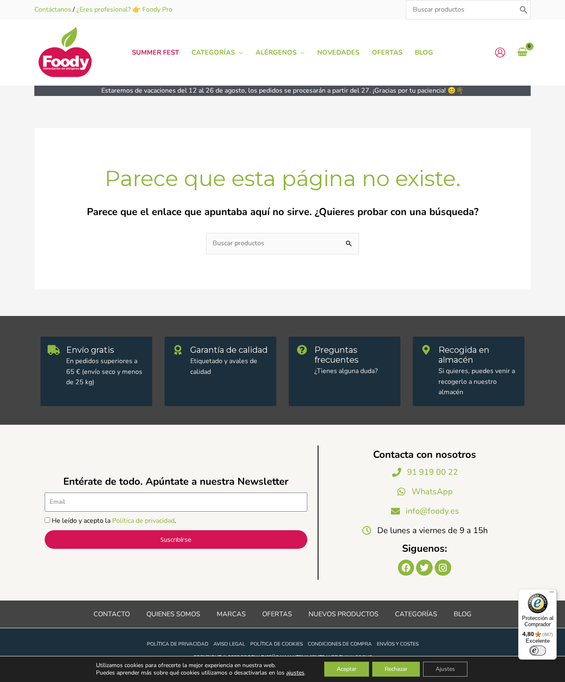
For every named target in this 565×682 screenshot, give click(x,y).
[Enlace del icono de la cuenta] (500, 52)
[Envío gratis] (54, 350)
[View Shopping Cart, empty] (522, 52)
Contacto (111, 614)
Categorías (416, 614)
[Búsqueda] (523, 9)
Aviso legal (229, 644)
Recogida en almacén (463, 355)
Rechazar (396, 669)
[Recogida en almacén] (426, 350)
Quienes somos (173, 614)
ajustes (295, 673)
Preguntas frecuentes (336, 355)
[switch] (537, 651)
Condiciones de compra (340, 644)
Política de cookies (276, 644)
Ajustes (445, 669)
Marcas (231, 614)
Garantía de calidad (229, 350)
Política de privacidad (143, 520)
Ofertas (277, 614)
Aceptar (347, 669)
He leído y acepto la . (114, 520)
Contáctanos (52, 9)
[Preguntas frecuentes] (302, 350)
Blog (463, 614)
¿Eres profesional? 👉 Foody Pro (124, 9)
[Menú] (552, 594)
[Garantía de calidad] (178, 350)
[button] (239, 52)
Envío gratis (90, 350)
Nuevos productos (343, 614)
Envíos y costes (398, 644)
